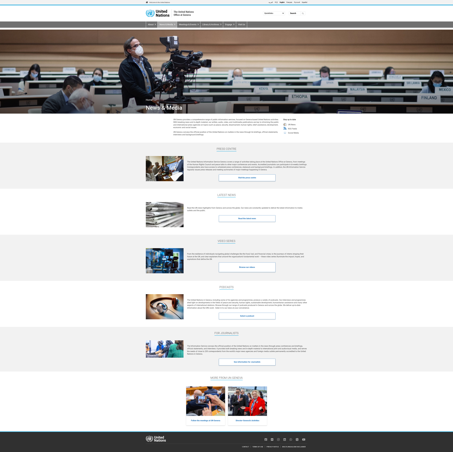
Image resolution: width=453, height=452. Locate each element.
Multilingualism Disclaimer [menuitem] (294, 447)
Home (149, 99)
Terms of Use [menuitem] (257, 447)
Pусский (297, 2)
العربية (271, 2)
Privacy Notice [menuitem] (273, 447)
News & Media (166, 24)
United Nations (163, 13)
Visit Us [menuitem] (241, 24)
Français (289, 2)
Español (304, 2)
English (282, 2)
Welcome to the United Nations (159, 2)
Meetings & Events (187, 24)
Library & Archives (210, 24)
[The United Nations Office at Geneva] (150, 13)
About (151, 24)
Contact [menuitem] (245, 447)
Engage (228, 24)
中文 (276, 2)
